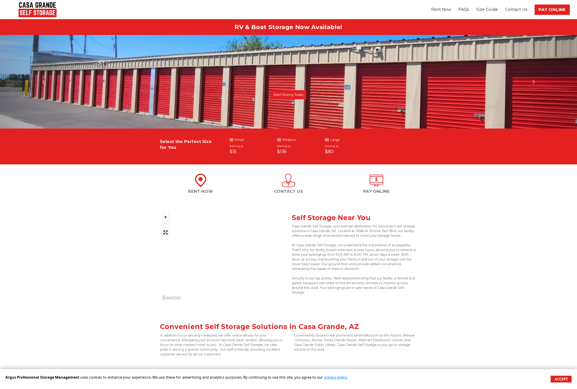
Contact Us (516, 9)
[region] (222, 257)
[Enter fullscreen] (165, 232)
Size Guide (487, 9)
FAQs (463, 9)
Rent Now (441, 9)
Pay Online (552, 9)
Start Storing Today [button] (288, 95)
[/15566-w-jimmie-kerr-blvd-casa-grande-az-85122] (200, 185)
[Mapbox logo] (171, 297)
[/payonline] (376, 185)
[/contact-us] (288, 185)
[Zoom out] (165, 223)
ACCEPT (561, 379)
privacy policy (335, 377)
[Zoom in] (165, 217)
